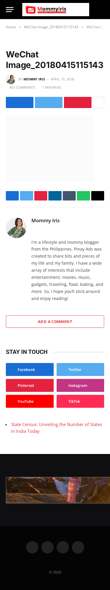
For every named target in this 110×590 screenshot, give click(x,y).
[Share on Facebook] (19, 102)
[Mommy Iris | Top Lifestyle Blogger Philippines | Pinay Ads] (55, 9)
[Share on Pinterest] (78, 102)
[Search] (101, 9)
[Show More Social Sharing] (98, 102)
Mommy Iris (34, 79)
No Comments (22, 87)
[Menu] (9, 9)
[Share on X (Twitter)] (48, 102)
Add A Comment (55, 321)
